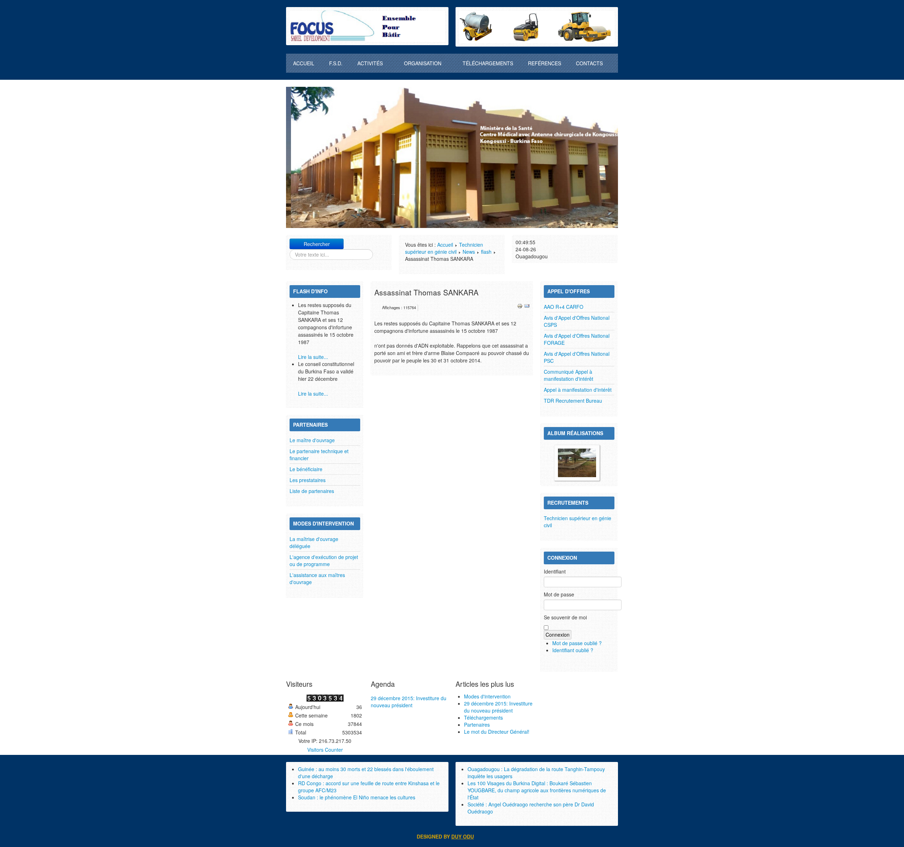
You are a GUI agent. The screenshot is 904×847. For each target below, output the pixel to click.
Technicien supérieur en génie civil (444, 248)
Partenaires (477, 724)
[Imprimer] (520, 304)
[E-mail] (527, 304)
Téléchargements (483, 717)
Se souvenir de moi (565, 617)
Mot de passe (559, 594)
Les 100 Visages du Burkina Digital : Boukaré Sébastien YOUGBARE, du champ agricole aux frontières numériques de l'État (537, 790)
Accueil (445, 244)
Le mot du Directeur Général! (496, 731)
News (469, 251)
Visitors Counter (325, 749)
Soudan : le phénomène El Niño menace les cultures (356, 797)
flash (486, 251)
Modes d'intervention (487, 696)
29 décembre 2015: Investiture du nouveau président (408, 702)
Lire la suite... (313, 356)
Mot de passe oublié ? (577, 643)
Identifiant (555, 571)
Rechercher (317, 243)
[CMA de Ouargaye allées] (577, 461)
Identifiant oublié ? (572, 650)
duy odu (462, 836)
